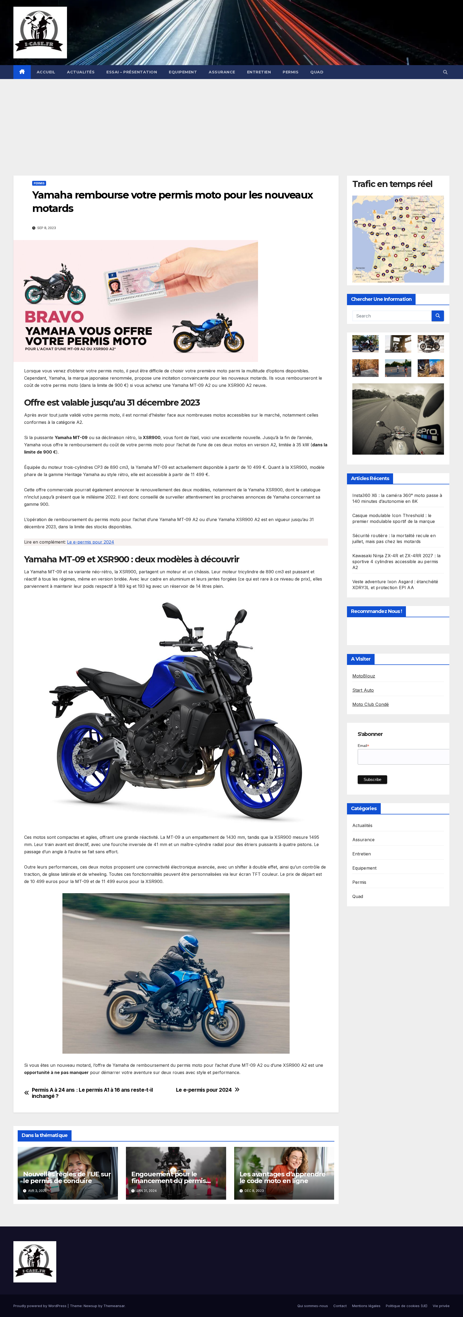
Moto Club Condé (370, 704)
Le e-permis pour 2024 (90, 542)
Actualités (81, 72)
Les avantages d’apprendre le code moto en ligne (283, 1177)
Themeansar (114, 1306)
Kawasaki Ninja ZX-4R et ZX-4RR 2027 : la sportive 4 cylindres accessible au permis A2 (396, 561)
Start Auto (363, 690)
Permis (290, 72)
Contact (340, 1306)
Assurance (222, 72)
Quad (316, 72)
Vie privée (441, 1306)
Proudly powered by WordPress (40, 1306)
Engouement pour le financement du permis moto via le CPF (168, 1180)
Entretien (259, 72)
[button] (445, 72)
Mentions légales (366, 1306)
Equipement (183, 72)
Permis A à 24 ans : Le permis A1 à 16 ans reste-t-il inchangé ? (92, 1093)
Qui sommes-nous (312, 1306)
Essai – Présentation (131, 72)
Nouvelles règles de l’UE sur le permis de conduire (67, 1177)
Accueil (46, 72)
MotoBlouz (363, 676)
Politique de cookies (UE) (406, 1306)
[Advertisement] (231, 119)
